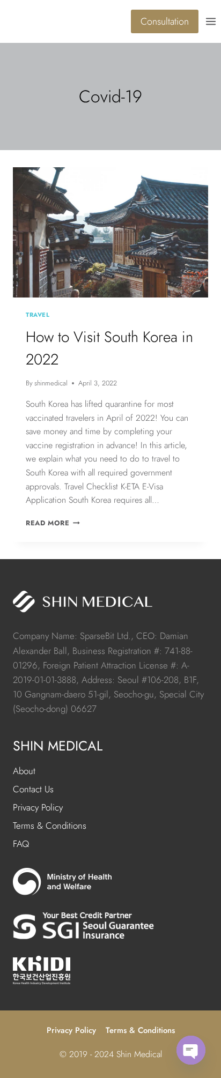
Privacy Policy (38, 807)
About (24, 770)
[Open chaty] (190, 1050)
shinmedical (51, 383)
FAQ (21, 843)
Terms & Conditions (49, 825)
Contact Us (33, 789)
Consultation (165, 21)
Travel (37, 314)
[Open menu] (212, 21)
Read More (53, 523)
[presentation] (110, 232)
